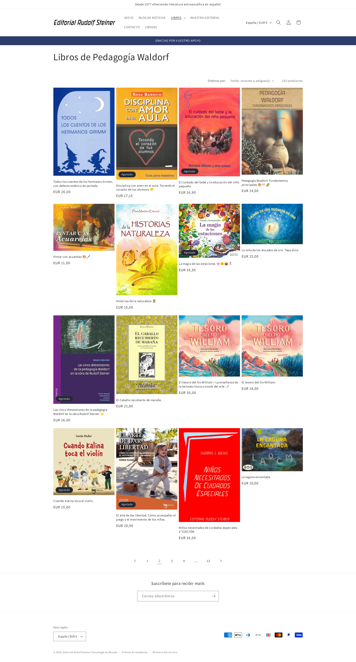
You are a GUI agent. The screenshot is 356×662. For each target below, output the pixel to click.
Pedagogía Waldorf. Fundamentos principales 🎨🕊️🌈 (265, 182)
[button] (178, 17)
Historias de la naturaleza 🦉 (136, 301)
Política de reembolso (135, 652)
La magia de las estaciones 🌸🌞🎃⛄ (205, 264)
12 (208, 561)
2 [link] (160, 560)
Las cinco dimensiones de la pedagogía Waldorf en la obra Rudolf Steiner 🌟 (80, 412)
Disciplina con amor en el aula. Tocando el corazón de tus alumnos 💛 (145, 187)
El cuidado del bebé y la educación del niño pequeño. (209, 184)
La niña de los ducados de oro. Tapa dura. (270, 250)
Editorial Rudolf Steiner (77, 652)
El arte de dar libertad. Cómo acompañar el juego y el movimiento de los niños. (146, 517)
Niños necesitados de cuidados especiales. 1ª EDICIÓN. (208, 530)
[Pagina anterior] (135, 561)
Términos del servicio (165, 652)
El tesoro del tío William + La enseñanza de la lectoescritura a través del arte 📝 (208, 384)
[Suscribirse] (214, 596)
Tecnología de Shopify (104, 652)
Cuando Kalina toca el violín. (73, 501)
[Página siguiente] (221, 561)
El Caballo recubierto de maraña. (139, 400)
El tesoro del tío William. (259, 382)
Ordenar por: (217, 81)
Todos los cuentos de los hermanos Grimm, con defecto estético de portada (83, 183)
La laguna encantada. (256, 477)
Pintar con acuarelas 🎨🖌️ (72, 257)
